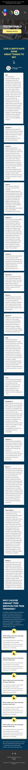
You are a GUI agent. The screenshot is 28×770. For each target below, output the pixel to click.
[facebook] (5, 10)
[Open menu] (25, 12)
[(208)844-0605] (3, 13)
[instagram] (5, 14)
